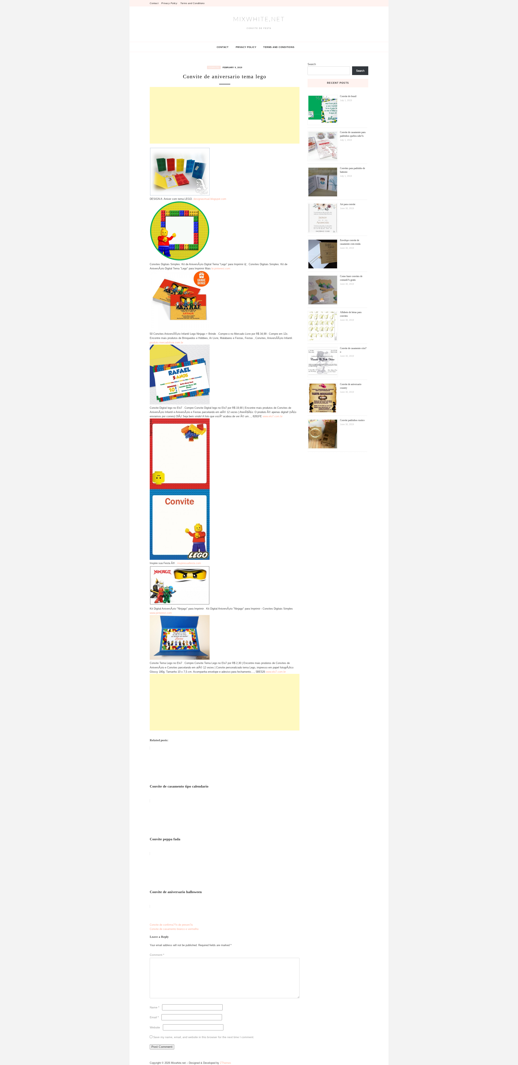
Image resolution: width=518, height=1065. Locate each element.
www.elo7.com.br (272, 416)
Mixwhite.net (259, 19)
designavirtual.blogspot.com (209, 198)
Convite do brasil (348, 96)
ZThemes (225, 1062)
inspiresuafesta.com (189, 563)
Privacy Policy (169, 3)
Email (154, 1017)
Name (154, 1007)
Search (312, 64)
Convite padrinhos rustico (352, 420)
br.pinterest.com (220, 268)
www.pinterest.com (161, 612)
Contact (154, 3)
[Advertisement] (224, 115)
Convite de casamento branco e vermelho (174, 929)
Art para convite (347, 204)
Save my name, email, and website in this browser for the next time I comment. (203, 1037)
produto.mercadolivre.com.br (166, 342)
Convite (214, 67)
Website (155, 1027)
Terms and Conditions (192, 3)
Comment (157, 954)
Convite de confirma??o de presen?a (171, 924)
